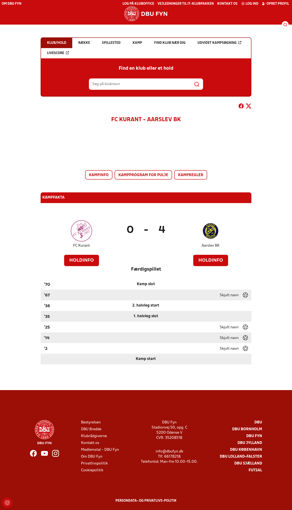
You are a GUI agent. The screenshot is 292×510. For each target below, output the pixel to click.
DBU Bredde (91, 429)
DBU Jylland (249, 443)
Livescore (55, 53)
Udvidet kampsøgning (217, 42)
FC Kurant (81, 246)
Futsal (255, 470)
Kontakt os (227, 3)
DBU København (246, 450)
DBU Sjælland (248, 463)
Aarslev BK (211, 246)
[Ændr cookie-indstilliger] (7, 503)
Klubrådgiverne (94, 436)
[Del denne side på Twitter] (248, 106)
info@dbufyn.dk (169, 451)
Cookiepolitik (92, 470)
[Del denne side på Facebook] (241, 106)
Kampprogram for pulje (143, 175)
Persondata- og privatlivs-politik (146, 500)
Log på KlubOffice (138, 3)
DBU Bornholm (247, 429)
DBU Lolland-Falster (241, 456)
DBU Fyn (254, 436)
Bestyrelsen (91, 422)
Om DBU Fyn (11, 3)
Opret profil (278, 3)
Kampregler (190, 175)
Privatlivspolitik (94, 463)
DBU (258, 422)
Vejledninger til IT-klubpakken (186, 3)
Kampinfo (99, 175)
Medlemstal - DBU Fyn (100, 450)
